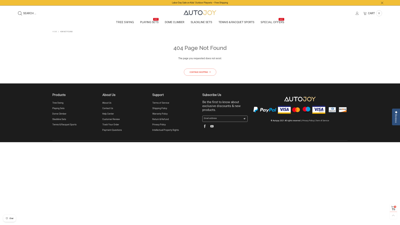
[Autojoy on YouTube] (212, 126)
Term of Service (322, 121)
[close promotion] (382, 2)
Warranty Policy (160, 113)
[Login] (359, 13)
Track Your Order (110, 124)
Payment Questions (112, 130)
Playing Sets (149, 22)
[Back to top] (393, 215)
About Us (106, 103)
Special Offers (272, 22)
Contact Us (107, 108)
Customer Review (111, 119)
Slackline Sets (201, 22)
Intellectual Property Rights (165, 130)
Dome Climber (174, 22)
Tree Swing (125, 22)
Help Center (108, 113)
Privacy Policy (159, 124)
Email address (210, 118)
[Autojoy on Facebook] (204, 126)
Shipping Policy (159, 108)
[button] (244, 119)
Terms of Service (160, 103)
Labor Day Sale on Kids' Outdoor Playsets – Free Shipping (200, 2)
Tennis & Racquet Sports (236, 22)
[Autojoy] (200, 12)
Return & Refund (160, 119)
